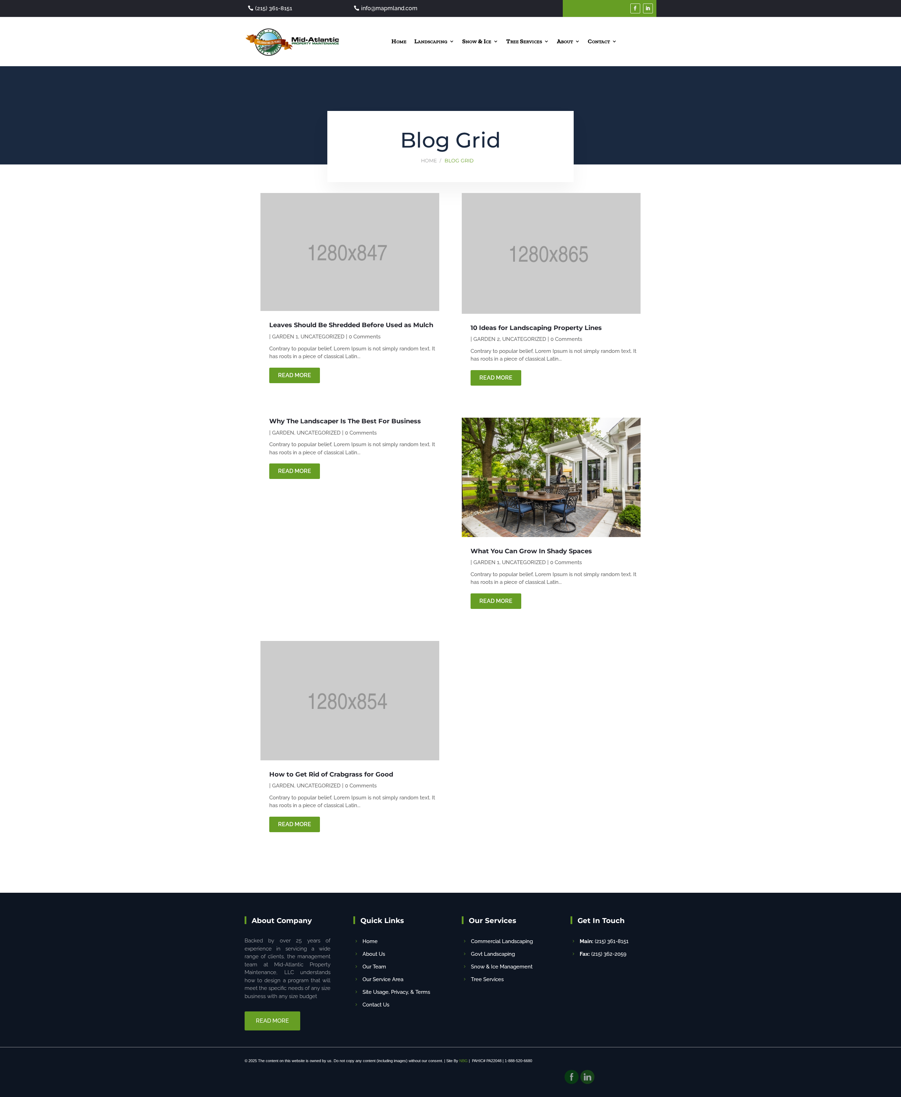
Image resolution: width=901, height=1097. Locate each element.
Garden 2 (486, 339)
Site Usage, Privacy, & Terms (396, 992)
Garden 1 (285, 337)
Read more (272, 1020)
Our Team (374, 967)
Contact (599, 41)
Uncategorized (323, 337)
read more (294, 375)
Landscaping (430, 41)
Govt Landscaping (493, 954)
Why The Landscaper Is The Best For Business (345, 421)
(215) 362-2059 (603, 954)
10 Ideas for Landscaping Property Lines (536, 328)
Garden (283, 433)
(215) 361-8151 (273, 8)
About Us (374, 954)
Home (399, 41)
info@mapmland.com (389, 8)
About (565, 41)
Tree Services (524, 41)
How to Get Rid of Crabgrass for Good (331, 774)
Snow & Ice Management (502, 967)
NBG (463, 1061)
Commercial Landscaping (502, 941)
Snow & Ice (476, 41)
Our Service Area (383, 979)
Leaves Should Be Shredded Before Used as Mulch (351, 325)
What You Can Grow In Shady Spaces (531, 551)
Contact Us (376, 1005)
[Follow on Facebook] (635, 8)
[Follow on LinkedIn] (648, 8)
